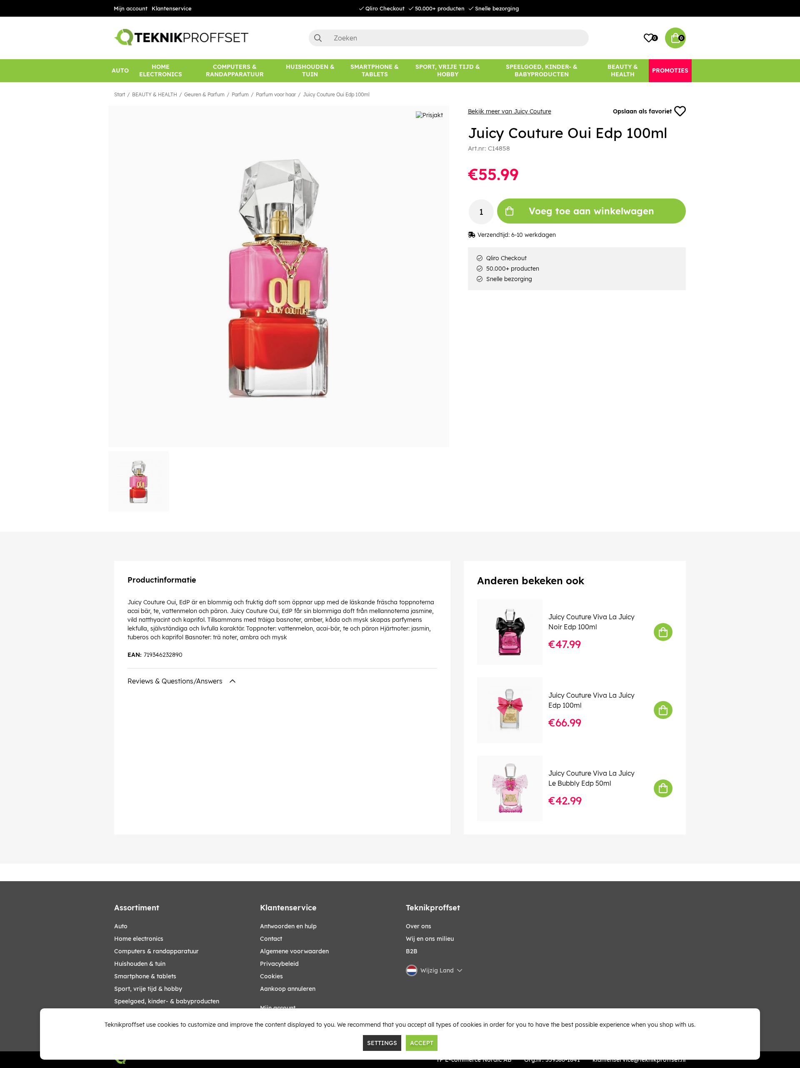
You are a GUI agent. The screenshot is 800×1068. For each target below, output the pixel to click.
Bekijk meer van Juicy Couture (509, 111)
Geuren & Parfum (204, 94)
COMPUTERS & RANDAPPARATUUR (156, 951)
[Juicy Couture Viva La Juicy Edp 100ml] (515, 710)
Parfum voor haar (276, 94)
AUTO (121, 926)
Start (119, 94)
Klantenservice (172, 8)
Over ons (418, 926)
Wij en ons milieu (430, 938)
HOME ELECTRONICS (138, 938)
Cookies (271, 976)
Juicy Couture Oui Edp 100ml (336, 94)
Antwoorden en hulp (288, 926)
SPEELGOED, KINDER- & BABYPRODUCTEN (166, 1001)
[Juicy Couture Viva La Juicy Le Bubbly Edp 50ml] (515, 788)
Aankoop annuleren (287, 989)
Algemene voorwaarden (294, 951)
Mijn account (131, 8)
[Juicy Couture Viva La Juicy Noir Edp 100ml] (515, 632)
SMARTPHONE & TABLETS (145, 976)
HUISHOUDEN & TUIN (139, 963)
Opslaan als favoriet (642, 111)
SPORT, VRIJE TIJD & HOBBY (148, 989)
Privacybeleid (279, 963)
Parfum (240, 94)
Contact (271, 938)
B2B (412, 951)
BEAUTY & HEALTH (154, 94)
